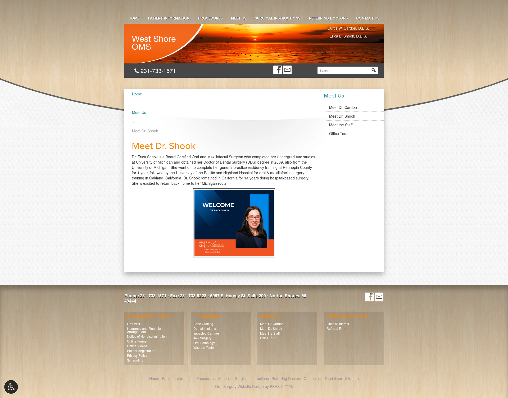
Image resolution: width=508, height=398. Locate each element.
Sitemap (352, 378)
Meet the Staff (340, 124)
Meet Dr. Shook (342, 116)
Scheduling (135, 360)
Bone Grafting (203, 323)
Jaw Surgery (202, 338)
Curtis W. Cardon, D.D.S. (348, 28)
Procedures (210, 18)
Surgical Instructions (277, 18)
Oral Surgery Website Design (239, 386)
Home (134, 18)
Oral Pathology (204, 342)
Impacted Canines (206, 333)
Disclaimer (333, 378)
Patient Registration (141, 350)
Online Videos (137, 346)
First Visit (133, 323)
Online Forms (136, 341)
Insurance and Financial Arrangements (144, 330)
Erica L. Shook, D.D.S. (348, 36)
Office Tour (338, 133)
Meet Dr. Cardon (343, 107)
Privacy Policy (137, 355)
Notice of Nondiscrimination (147, 336)
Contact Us (367, 18)
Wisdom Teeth (203, 347)
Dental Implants (204, 328)
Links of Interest (337, 323)
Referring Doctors (328, 18)
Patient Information (168, 18)
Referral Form (336, 328)
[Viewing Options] (11, 387)
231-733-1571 (157, 70)
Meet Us (238, 18)
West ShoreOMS (154, 41)
